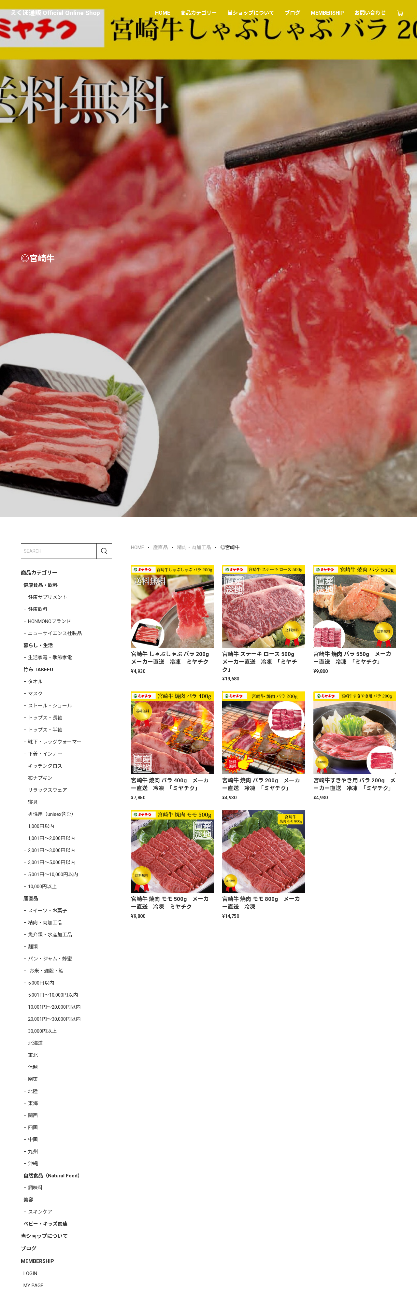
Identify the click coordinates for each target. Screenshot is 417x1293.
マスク (35, 693)
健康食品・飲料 (40, 585)
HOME (162, 13)
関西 (33, 1115)
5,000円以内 (41, 983)
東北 (33, 1055)
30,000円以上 (42, 1031)
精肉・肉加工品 (45, 922)
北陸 (33, 1091)
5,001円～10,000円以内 (53, 874)
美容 (28, 1199)
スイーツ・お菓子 (47, 910)
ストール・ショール (50, 705)
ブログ (292, 13)
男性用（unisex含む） (52, 814)
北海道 (35, 1043)
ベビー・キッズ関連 (45, 1224)
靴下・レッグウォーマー (55, 742)
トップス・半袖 (45, 729)
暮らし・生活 (38, 645)
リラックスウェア (47, 790)
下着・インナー (45, 754)
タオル (35, 681)
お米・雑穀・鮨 (46, 970)
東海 (33, 1103)
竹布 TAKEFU (38, 669)
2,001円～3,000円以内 (51, 850)
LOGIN (30, 1273)
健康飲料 (38, 609)
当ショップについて (250, 13)
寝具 (33, 802)
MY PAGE (33, 1285)
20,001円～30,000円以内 (54, 1019)
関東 (33, 1079)
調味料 (35, 1187)
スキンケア (40, 1212)
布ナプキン (40, 778)
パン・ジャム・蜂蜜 (50, 958)
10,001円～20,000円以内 (54, 1007)
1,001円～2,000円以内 (51, 838)
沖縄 (33, 1163)
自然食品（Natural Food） (52, 1175)
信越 (33, 1067)
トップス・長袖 (45, 717)
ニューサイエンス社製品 (55, 633)
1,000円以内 (41, 826)
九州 (33, 1151)
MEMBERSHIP (327, 13)
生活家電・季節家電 (50, 657)
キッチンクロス (45, 766)
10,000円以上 (42, 886)
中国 (33, 1139)
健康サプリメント (47, 597)
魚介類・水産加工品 (50, 934)
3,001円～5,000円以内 (51, 862)
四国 (33, 1127)
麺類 (33, 946)
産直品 (30, 898)
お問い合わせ (370, 13)
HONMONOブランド (49, 621)
